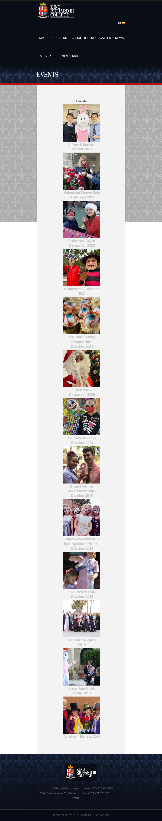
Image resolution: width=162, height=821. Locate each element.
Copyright (102, 815)
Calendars (46, 56)
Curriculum (58, 38)
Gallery (106, 38)
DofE (94, 38)
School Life (79, 38)
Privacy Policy (62, 815)
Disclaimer (84, 815)
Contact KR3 (68, 56)
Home (42, 38)
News (119, 38)
